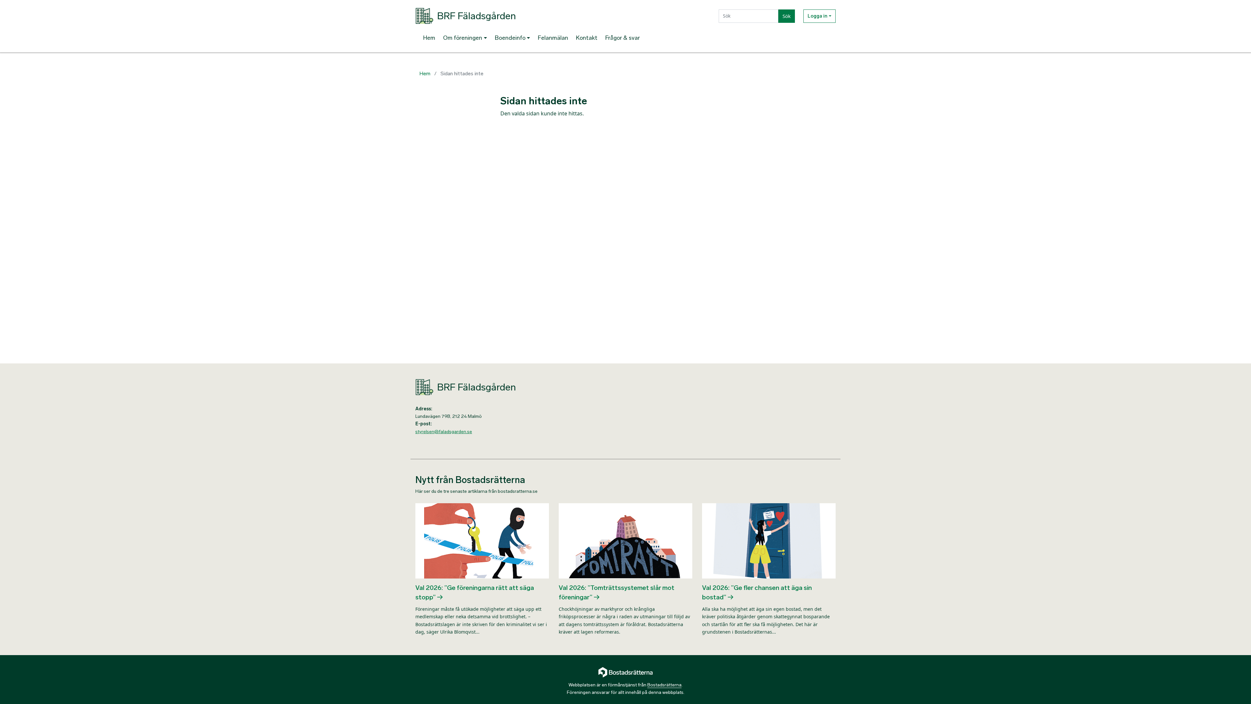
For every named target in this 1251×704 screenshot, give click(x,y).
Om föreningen (462, 37)
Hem (429, 37)
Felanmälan (553, 37)
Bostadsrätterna (664, 685)
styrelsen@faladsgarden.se (443, 431)
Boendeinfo (510, 37)
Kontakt (586, 37)
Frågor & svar (622, 37)
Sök (787, 16)
